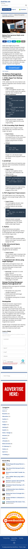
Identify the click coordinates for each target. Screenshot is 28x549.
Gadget (4, 424)
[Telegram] (14, 41)
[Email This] (23, 41)
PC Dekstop (5, 446)
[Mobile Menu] (26, 2)
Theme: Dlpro (22, 547)
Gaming (4, 427)
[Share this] (4, 41)
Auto (3, 411)
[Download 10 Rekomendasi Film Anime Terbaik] (3, 502)
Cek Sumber (5, 71)
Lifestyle (4, 441)
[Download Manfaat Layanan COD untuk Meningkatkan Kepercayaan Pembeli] (3, 481)
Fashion (4, 419)
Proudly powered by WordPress (10, 547)
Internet (4, 435)
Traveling (5, 454)
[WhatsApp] (18, 41)
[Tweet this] (9, 41)
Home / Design (6, 432)
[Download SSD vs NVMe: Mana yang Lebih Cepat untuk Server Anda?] (3, 477)
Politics (4, 449)
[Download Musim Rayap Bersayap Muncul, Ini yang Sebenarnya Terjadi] (3, 464)
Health (4, 430)
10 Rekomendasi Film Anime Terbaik (16, 502)
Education (5, 416)
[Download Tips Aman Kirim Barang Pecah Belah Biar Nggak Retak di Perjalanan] (3, 468)
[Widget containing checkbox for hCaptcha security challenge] (14, 362)
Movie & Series (6, 443)
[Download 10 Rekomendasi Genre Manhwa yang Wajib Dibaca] (3, 489)
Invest (4, 438)
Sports (4, 452)
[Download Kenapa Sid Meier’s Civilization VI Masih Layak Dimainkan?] (3, 498)
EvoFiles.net (5, 2)
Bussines (4, 413)
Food (3, 422)
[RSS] (14, 543)
